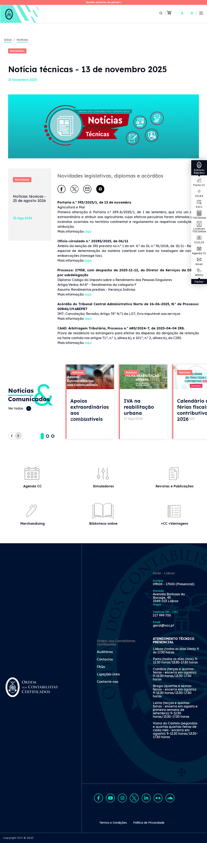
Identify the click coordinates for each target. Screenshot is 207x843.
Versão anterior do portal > (103, 2)
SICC (199, 206)
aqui (88, 231)
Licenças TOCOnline (199, 230)
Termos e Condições (113, 822)
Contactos (105, 659)
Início (8, 40)
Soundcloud (170, 798)
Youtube (110, 798)
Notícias (22, 40)
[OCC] (20, 14)
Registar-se (191, 13)
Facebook (98, 798)
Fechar (199, 281)
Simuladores (103, 486)
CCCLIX (199, 242)
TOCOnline (199, 217)
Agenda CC (199, 253)
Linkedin (146, 798)
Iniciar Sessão (182, 13)
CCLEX (199, 195)
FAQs (101, 667)
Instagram (122, 798)
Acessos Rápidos (199, 171)
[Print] (100, 189)
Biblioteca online (103, 523)
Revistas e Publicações (174, 486)
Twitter (134, 798)
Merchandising (32, 523)
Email (199, 264)
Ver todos (15, 408)
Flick (158, 798)
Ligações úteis (108, 674)
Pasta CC (199, 185)
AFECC (199, 275)
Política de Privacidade (148, 822)
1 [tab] (42, 436)
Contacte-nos (107, 682)
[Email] (87, 189)
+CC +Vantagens (174, 523)
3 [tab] (52, 436)
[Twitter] (74, 189)
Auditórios (105, 652)
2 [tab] (47, 436)
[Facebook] (61, 189)
